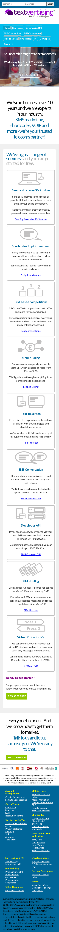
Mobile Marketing (40, 799)
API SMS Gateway (41, 861)
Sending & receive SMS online (31, 219)
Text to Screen (39, 807)
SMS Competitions (12, 33)
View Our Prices (40, 885)
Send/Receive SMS (34, 28)
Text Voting (38, 845)
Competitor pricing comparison (41, 889)
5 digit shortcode (40, 818)
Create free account (15, 797)
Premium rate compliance (12, 881)
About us (9, 837)
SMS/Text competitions (38, 841)
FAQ (7, 813)
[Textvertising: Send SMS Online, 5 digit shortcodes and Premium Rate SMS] (30, 17)
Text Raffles (38, 847)
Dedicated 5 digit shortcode (40, 827)
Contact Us (9, 44)
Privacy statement (14, 828)
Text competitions (31, 330)
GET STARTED (29, 75)
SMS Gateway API (31, 554)
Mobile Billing (31, 386)
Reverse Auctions (41, 850)
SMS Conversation (32, 33)
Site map (9, 831)
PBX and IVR (31, 665)
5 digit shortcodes (31, 274)
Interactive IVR (13, 864)
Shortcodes (17, 28)
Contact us (10, 807)
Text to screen (30, 442)
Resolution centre (14, 815)
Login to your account (16, 799)
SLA (7, 834)
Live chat (9, 810)
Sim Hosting (25, 38)
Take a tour (10, 839)
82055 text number (14, 890)
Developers (45, 38)
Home (7, 28)
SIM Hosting (31, 610)
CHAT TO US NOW (17, 757)
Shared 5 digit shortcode (38, 822)
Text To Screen (11, 38)
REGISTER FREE (17, 696)
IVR (35, 38)
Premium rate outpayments (12, 876)
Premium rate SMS (14, 871)
